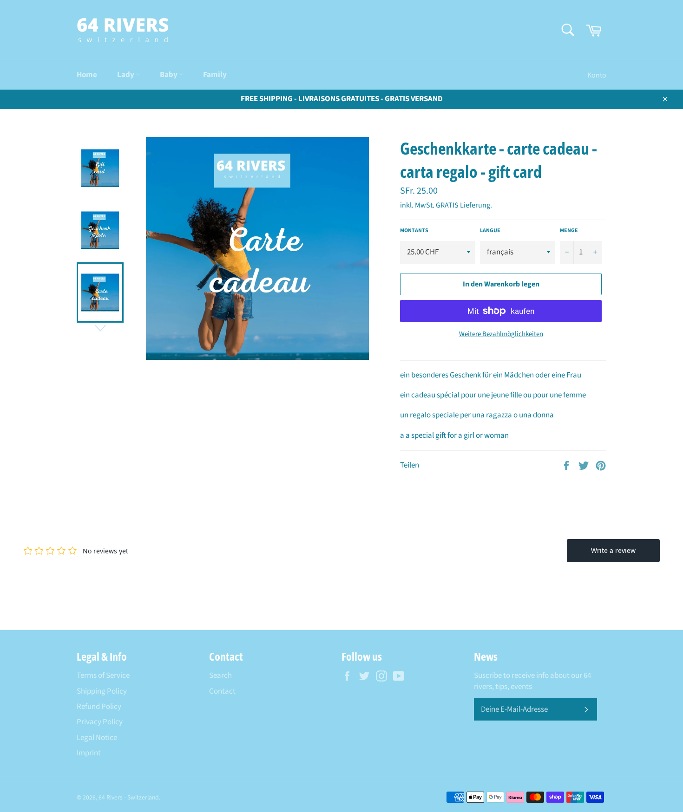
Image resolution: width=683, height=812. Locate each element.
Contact (222, 691)
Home (87, 74)
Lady (126, 74)
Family (215, 74)
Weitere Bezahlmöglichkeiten (501, 334)
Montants (414, 230)
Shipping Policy (102, 691)
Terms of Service (103, 675)
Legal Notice (97, 737)
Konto (596, 75)
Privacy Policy (100, 722)
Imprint (89, 753)
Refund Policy (99, 706)
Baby (169, 74)
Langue (490, 230)
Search (220, 675)
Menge (569, 230)
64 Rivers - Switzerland (129, 797)
